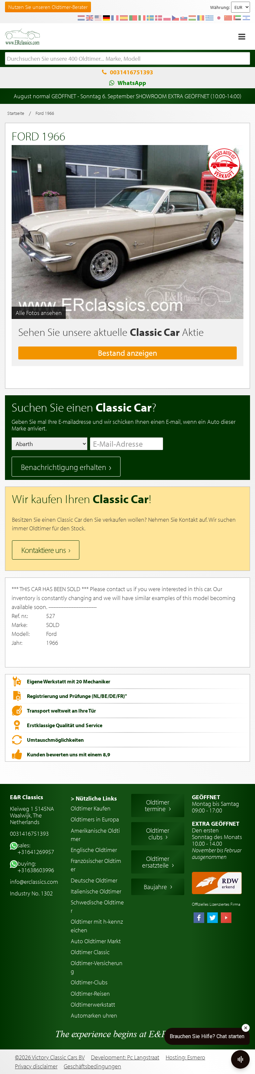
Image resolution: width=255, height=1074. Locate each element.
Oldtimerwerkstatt (93, 1004)
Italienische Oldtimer (96, 891)
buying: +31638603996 (36, 867)
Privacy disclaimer (36, 1066)
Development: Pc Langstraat (125, 1057)
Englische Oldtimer (94, 850)
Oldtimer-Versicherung (97, 967)
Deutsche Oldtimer (94, 880)
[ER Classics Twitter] (212, 918)
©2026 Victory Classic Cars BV (50, 1057)
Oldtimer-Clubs (89, 982)
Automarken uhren (94, 1015)
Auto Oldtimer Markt (96, 941)
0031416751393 (131, 72)
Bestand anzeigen (127, 353)
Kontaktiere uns (43, 550)
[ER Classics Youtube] (226, 918)
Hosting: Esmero (185, 1057)
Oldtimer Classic (90, 952)
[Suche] (245, 59)
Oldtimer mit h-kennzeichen (97, 926)
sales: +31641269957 (36, 848)
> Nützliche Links (94, 798)
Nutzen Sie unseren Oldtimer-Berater (48, 7)
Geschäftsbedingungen (92, 1066)
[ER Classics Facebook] (199, 918)
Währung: (220, 7)
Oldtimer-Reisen (90, 993)
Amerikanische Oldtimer (95, 835)
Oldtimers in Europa (95, 819)
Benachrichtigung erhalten (63, 467)
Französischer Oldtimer (96, 865)
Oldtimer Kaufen (91, 808)
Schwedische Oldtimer (97, 906)
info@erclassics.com (34, 881)
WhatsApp (132, 83)
